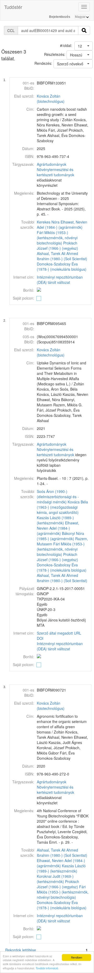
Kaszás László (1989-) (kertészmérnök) (55, 520)
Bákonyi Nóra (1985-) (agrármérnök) (60, 536)
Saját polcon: (23, 298)
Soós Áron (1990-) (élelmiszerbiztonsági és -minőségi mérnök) (58, 496)
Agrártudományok (51, 164)
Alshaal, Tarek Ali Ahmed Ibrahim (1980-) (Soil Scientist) (62, 256)
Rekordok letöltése (20, 950)
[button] (83, 45)
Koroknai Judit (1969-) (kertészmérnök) (55, 879)
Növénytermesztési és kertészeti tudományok (55, 172)
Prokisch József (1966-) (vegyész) (57, 245)
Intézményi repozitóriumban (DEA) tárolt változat (60, 279)
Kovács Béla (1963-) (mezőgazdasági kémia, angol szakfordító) (62, 507)
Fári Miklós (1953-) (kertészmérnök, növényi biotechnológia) (57, 238)
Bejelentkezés (59, 17)
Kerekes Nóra (48, 222)
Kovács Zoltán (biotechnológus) (50, 98)
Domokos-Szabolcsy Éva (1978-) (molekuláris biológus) (61, 266)
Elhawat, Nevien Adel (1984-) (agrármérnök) (62, 224)
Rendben (76, 957)
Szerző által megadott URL (59, 633)
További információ (47, 968)
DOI (40, 638)
